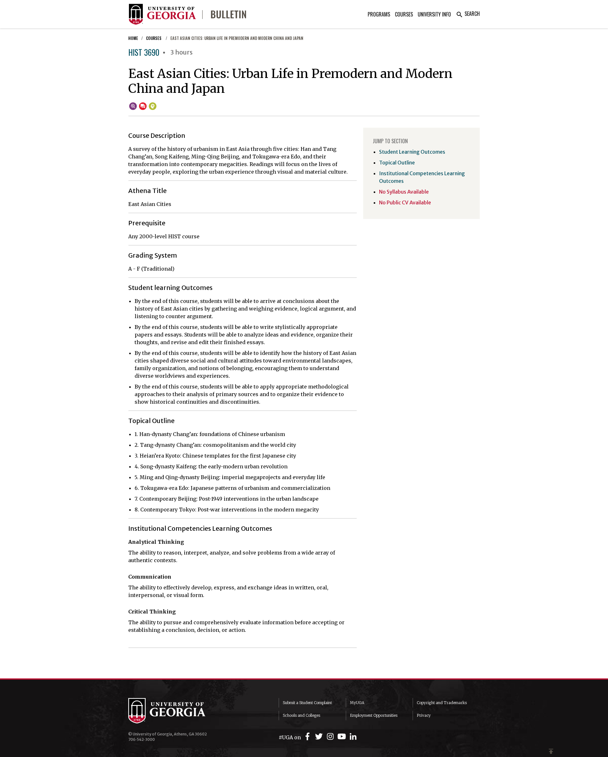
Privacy (424, 715)
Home (133, 38)
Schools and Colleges (301, 715)
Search (468, 13)
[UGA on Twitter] (320, 736)
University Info (434, 14)
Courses (404, 14)
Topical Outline (397, 162)
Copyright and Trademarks (442, 702)
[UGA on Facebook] (308, 736)
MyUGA (357, 702)
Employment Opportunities (373, 715)
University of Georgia (175, 710)
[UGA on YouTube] (342, 736)
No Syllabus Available (404, 192)
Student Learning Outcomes (412, 152)
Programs (379, 14)
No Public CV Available (405, 202)
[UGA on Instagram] (331, 736)
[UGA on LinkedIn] (353, 736)
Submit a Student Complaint (307, 702)
